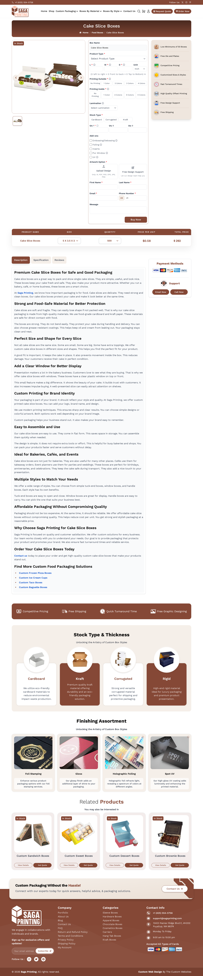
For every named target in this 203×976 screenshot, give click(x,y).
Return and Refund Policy (73, 932)
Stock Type (96, 115)
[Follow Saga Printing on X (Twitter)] (36, 959)
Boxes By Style (111, 11)
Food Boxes (97, 32)
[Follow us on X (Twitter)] (182, 2)
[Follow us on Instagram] (186, 2)
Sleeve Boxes (110, 912)
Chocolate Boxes (112, 924)
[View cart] (143, 11)
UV (95, 157)
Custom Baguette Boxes (33, 587)
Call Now (179, 292)
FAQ (60, 928)
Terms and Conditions (70, 935)
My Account (64, 947)
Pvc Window (100, 153)
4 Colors (141, 83)
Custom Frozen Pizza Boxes (35, 573)
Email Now (160, 292)
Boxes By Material (89, 11)
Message (94, 204)
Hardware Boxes (112, 916)
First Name (96, 182)
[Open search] (139, 11)
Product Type (97, 54)
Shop (51, 11)
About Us (63, 916)
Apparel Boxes (111, 920)
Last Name (125, 182)
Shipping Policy (66, 943)
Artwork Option (98, 162)
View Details (23, 865)
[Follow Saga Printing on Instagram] (29, 959)
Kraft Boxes (109, 939)
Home (44, 11)
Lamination (102, 103)
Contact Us (129, 11)
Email (93, 193)
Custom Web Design (150, 971)
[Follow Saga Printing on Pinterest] (43, 959)
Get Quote (42, 865)
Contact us (20, 555)
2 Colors (118, 83)
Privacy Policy (66, 939)
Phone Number (127, 193)
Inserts (96, 149)
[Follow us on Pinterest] (190, 2)
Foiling (97, 144)
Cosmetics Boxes (112, 928)
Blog (60, 920)
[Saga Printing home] (20, 11)
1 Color (107, 83)
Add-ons (94, 136)
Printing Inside (105, 88)
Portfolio (63, 912)
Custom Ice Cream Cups (33, 577)
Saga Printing (25, 292)
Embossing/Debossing (105, 140)
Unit (135, 65)
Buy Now (136, 219)
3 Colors (129, 83)
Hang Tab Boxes (112, 935)
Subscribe (43, 951)
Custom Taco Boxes (30, 582)
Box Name (95, 43)
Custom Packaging (66, 11)
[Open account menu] (148, 11)
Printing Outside (106, 78)
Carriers (107, 932)
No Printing (95, 83)
